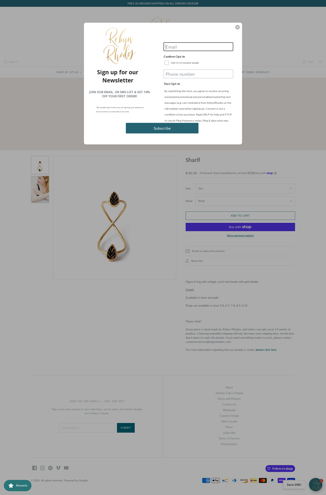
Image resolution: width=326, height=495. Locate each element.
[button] (237, 27)
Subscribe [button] (162, 128)
